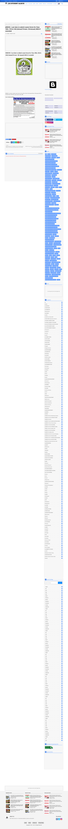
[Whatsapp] (16, 142)
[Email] (20, 142)
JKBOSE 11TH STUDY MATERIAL (51, 216)
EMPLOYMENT (48, 176)
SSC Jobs (54, 3)
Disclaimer (56, 105)
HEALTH (53, 187)
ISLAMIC (54, 194)
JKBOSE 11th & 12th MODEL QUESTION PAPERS (53, 213)
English (54, 176)
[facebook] (49, 98)
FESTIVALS (54, 180)
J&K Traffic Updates (55, 199)
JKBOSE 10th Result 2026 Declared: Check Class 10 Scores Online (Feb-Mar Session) (56, 145)
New (50, 255)
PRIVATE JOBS (48, 262)
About (30, 822)
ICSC (60, 187)
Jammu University (57, 201)
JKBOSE (40, 3)
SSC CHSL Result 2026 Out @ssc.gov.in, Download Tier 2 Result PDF (17, 810)
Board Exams (48, 157)
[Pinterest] (18, 142)
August (53, 586)
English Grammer (49, 178)
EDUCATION (54, 342)
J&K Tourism (48, 199)
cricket (52, 171)
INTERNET (53, 192)
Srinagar (57, 269)
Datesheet (47, 112)
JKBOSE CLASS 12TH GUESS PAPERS (51, 230)
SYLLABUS (47, 272)
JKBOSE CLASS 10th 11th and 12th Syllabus (52, 225)
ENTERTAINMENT (56, 178)
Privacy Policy (15, 1)
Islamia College (48, 194)
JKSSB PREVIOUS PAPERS (50, 239)
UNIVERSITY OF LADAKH (56, 274)
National (58, 251)
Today (59, 272)
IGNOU (54, 375)
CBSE (58, 157)
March (53, 595)
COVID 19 (47, 171)
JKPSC (37, 3)
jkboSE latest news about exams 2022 (51, 232)
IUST (54, 391)
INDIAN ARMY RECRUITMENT (50, 190)
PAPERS (47, 260)
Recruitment (54, 514)
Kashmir (51, 243)
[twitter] (58, 98)
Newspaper (54, 496)
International (48, 192)
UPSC (47, 276)
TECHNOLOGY (54, 272)
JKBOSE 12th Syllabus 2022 (50, 223)
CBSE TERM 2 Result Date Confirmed (51, 161)
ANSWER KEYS (55, 155)
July (53, 588)
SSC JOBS (54, 536)
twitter (59, 119)
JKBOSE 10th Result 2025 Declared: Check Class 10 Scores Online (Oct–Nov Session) (56, 135)
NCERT (57, 253)
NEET (47, 255)
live (59, 248)
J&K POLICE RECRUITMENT (55, 197)
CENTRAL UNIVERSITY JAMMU (50, 162)
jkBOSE (10, 139)
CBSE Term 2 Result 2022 (50, 159)
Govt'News (48, 187)
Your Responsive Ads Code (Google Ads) (53, 291)
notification (48, 258)
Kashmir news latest (49, 244)
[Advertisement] (34, 13)
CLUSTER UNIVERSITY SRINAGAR (51, 169)
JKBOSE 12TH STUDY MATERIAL (51, 222)
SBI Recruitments (48, 265)
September (53, 606)
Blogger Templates (30, 827)
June (53, 590)
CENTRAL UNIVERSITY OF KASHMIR (51, 164)
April (53, 594)
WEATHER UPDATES (54, 554)
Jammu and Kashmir (49, 201)
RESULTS (44, 3)
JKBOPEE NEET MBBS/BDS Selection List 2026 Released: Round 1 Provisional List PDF (56, 41)
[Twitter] (14, 142)
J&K (54, 393)
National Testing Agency (49, 253)
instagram (50, 122)
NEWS (58, 255)
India (54, 377)
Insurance (58, 190)
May (53, 592)
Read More (55, 31)
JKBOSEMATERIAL (49, 234)
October (53, 605)
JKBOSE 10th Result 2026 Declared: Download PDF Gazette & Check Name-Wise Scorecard (55, 140)
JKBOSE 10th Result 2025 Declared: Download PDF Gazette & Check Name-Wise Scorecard (55, 130)
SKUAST (47, 269)
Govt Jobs (30, 3)
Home (26, 3)
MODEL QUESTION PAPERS (50, 251)
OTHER (59, 258)
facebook (50, 119)
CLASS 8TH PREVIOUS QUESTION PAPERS (52, 166)
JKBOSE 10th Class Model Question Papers (52, 208)
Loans (54, 477)
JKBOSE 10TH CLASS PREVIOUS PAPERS (52, 209)
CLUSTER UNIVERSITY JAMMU (54, 326)
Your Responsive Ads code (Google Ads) (34, 788)
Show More (60, 23)
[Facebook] (12, 142)
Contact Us (56, 107)
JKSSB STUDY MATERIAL (49, 111)
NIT (54, 499)
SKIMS (59, 267)
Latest (56, 248)
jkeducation (48, 236)
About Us (6, 1)
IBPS (57, 187)
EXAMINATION (48, 180)
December (53, 601)
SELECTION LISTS (53, 267)
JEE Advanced (48, 202)
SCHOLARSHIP (49, 3)
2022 (49, 154)
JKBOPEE (57, 204)
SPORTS (52, 269)
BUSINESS (54, 157)
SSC (60, 269)
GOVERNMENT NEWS (49, 185)
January (53, 599)
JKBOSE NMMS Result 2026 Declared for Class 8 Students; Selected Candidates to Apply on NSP (56, 54)
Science (47, 267)
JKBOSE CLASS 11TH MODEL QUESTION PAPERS (53, 229)
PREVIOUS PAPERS (53, 260)
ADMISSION (54, 154)
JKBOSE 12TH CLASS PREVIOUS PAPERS (52, 218)
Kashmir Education (57, 243)
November (53, 603)
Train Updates (48, 274)
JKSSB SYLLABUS (58, 241)
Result (54, 516)
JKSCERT (57, 236)
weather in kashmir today (54, 276)
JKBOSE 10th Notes (49, 211)
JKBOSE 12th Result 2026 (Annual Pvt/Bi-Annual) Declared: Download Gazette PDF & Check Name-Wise (56, 28)
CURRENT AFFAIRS (49, 173)
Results (56, 111)
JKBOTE (55, 234)
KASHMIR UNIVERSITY (58, 244)
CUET (56, 171)
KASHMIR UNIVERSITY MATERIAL (51, 246)
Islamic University (54, 390)
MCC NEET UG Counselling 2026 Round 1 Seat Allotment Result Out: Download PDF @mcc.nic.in (56, 47)
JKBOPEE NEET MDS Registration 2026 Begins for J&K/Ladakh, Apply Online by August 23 (17, 805)
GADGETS (59, 180)
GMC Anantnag (54, 357)
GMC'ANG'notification (56, 183)
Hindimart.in (42, 827)
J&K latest (47, 197)
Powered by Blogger (48, 89)
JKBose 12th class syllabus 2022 (51, 220)
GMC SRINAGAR (48, 183)
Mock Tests (54, 479)
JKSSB (34, 3)
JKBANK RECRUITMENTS (49, 204)
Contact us (10, 1)
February (53, 597)
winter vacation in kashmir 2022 (51, 279)
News (54, 255)
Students (54, 538)
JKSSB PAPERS (52, 237)
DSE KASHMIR (54, 340)
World (59, 279)
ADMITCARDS (48, 155)
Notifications (10, 23)
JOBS (47, 243)
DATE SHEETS (56, 173)
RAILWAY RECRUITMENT (56, 262)
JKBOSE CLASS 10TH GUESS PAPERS (51, 227)
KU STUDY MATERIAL (49, 248)
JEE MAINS (54, 202)
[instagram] (49, 100)
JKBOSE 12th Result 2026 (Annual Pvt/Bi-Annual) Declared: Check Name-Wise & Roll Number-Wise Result (56, 35)
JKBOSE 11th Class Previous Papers (51, 215)
